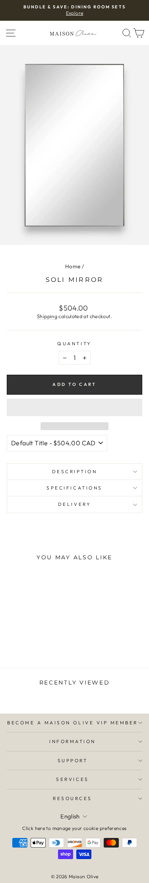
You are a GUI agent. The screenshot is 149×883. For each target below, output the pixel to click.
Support (73, 760)
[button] (74, 407)
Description (74, 471)
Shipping (47, 316)
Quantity (74, 343)
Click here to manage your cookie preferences (74, 828)
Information (72, 741)
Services (72, 779)
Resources (72, 798)
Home (72, 266)
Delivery (74, 504)
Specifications (74, 488)
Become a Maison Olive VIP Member (72, 723)
